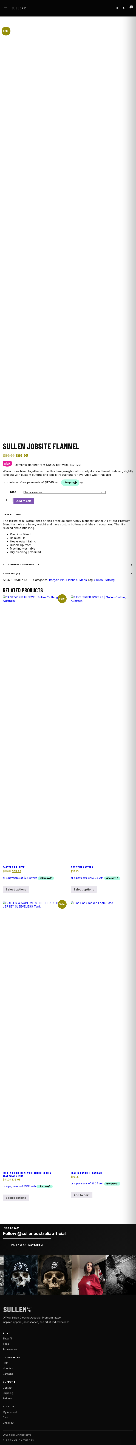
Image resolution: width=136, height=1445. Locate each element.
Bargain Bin (56, 580)
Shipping (8, 1392)
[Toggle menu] (6, 8)
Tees (6, 1343)
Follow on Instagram (27, 1245)
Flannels (72, 580)
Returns (7, 1398)
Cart (5, 1417)
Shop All (7, 1338)
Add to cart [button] (81, 1195)
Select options (16, 889)
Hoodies (8, 1368)
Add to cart (23, 501)
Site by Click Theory (18, 1440)
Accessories (10, 1349)
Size (13, 492)
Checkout (8, 1422)
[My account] (123, 8)
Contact (7, 1387)
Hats (5, 1362)
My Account (10, 1412)
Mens (83, 580)
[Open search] (117, 8)
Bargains (8, 1373)
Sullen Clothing (104, 580)
